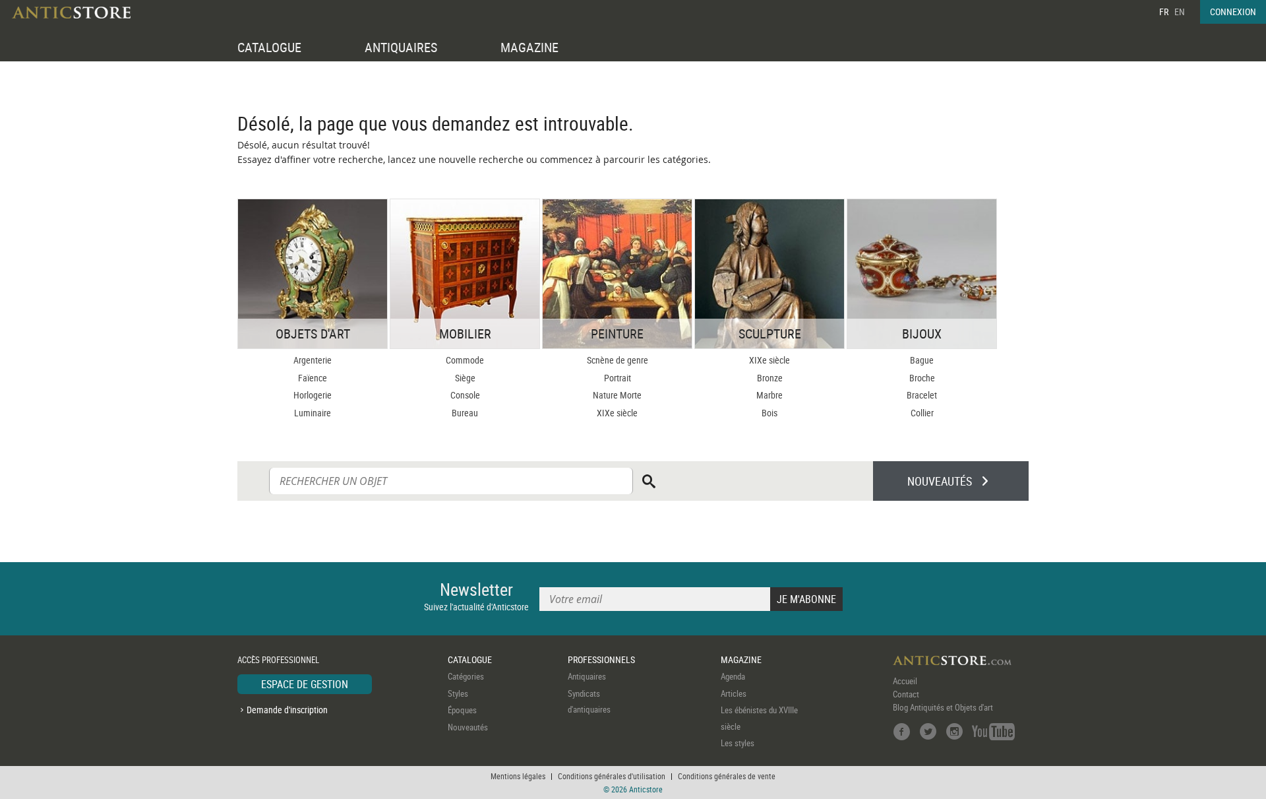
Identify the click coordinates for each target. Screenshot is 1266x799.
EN (1179, 11)
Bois (769, 412)
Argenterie (312, 360)
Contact (906, 694)
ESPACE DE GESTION (304, 684)
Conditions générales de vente (726, 776)
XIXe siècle (617, 412)
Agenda (733, 676)
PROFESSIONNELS (601, 659)
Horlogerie (312, 395)
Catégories (466, 676)
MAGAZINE (529, 47)
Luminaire (312, 412)
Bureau (465, 412)
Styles (458, 693)
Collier (922, 412)
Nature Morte (617, 395)
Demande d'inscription (287, 709)
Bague (922, 360)
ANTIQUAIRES (401, 47)
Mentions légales (518, 776)
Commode (465, 360)
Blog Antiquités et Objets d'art (943, 707)
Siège (465, 377)
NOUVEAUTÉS (939, 481)
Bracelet (922, 395)
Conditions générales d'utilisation (611, 776)
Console (465, 395)
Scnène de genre (617, 360)
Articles (733, 693)
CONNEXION (1233, 11)
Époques (462, 710)
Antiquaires (587, 676)
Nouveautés (468, 727)
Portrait (617, 377)
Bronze (770, 377)
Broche (922, 377)
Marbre (769, 395)
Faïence (312, 377)
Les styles (737, 743)
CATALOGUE (269, 47)
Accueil (905, 681)
